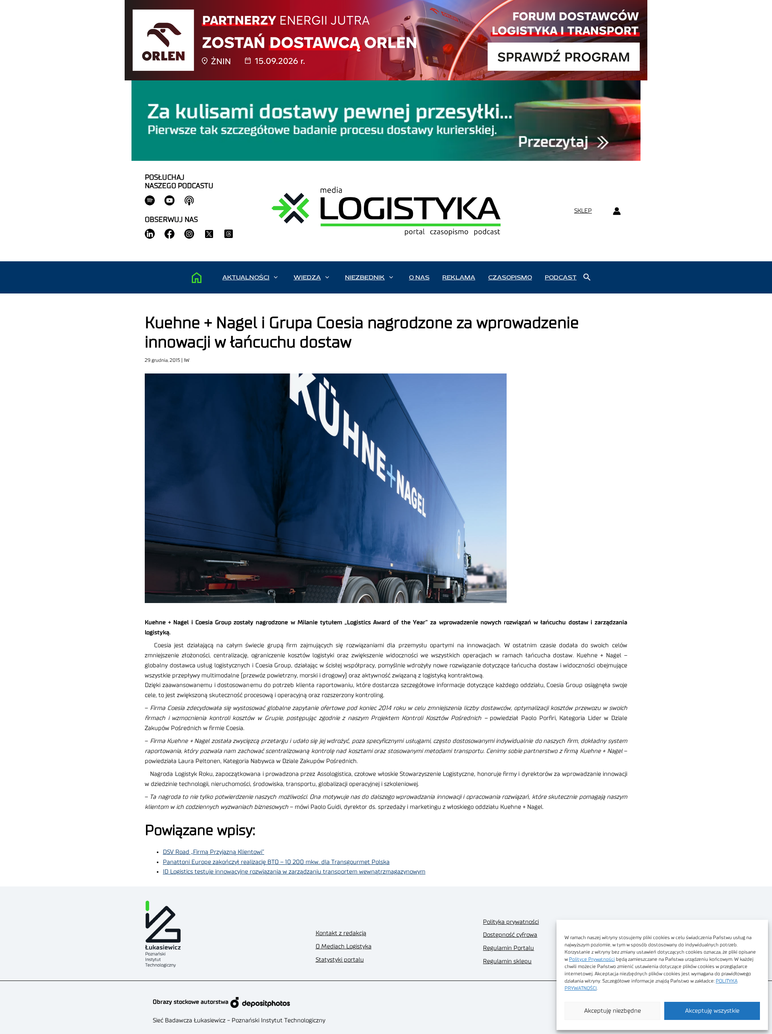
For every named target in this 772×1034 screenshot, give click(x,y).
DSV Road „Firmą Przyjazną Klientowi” (213, 852)
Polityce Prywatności (592, 959)
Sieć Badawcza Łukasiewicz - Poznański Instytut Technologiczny (239, 1021)
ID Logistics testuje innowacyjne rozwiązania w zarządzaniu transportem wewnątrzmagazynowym (294, 872)
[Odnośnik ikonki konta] (616, 211)
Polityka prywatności (511, 922)
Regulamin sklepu (507, 961)
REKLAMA (458, 277)
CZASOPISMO (510, 277)
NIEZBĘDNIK (365, 277)
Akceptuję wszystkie (712, 1011)
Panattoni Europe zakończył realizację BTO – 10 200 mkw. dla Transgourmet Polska (276, 862)
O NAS (419, 277)
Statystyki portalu (340, 960)
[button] (276, 277)
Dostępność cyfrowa (510, 935)
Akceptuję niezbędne (612, 1011)
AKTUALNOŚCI (245, 277)
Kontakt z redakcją (341, 933)
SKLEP (583, 211)
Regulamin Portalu (508, 948)
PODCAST (561, 277)
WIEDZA (307, 277)
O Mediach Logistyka (344, 947)
